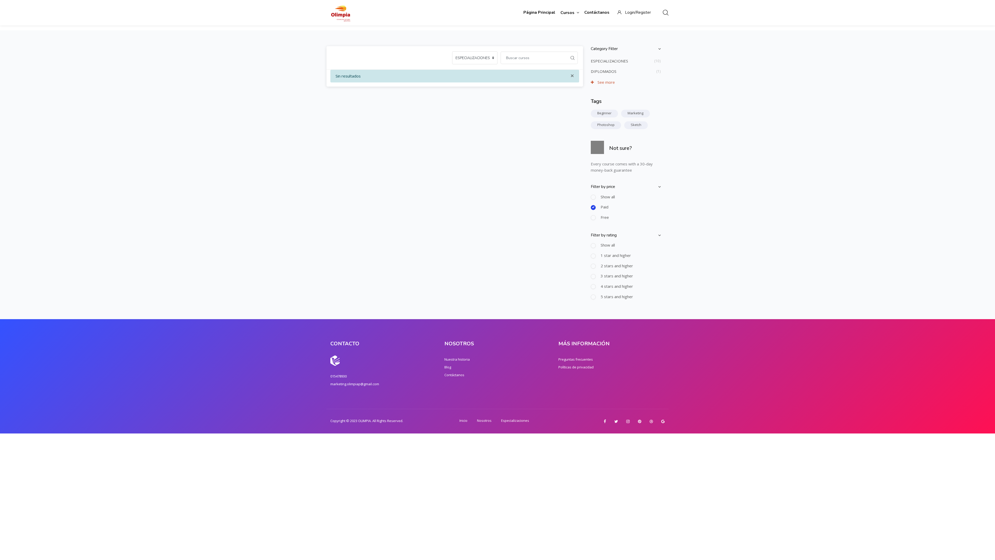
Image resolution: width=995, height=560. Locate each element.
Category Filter (604, 49)
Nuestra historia (457, 359)
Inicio (463, 420)
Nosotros (484, 420)
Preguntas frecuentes (575, 359)
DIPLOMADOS (603, 71)
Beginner (604, 113)
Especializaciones (515, 420)
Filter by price (603, 187)
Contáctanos (454, 375)
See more (605, 82)
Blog (447, 367)
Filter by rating (604, 235)
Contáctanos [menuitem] (596, 12)
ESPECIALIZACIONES (609, 61)
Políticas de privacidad (576, 367)
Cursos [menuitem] (567, 13)
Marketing (635, 113)
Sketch (636, 124)
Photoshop (606, 124)
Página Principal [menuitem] (539, 12)
